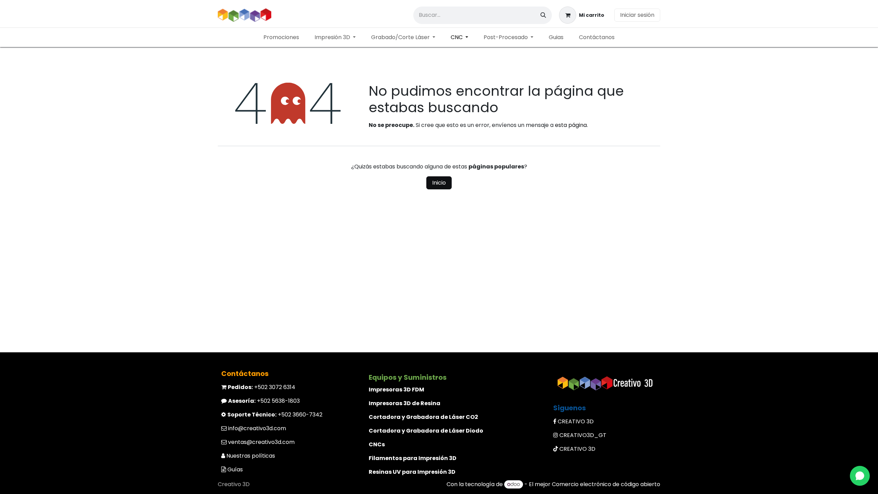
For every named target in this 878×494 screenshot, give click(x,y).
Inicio (439, 183)
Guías (235, 469)
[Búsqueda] (543, 15)
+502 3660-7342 (274, 415)
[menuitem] (281, 37)
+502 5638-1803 (264, 401)
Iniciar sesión (637, 15)
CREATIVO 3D (576, 421)
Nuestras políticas (250, 456)
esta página (571, 125)
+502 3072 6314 (261, 387)
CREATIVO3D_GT (582, 435)
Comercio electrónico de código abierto (606, 484)
